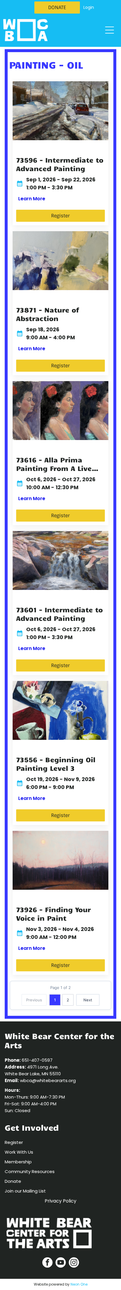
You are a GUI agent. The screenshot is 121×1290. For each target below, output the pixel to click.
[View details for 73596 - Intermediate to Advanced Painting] (60, 110)
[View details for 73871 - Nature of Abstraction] (60, 260)
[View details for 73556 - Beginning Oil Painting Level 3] (60, 710)
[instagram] (74, 1263)
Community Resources (30, 1171)
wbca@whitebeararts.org (48, 1080)
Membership (18, 1162)
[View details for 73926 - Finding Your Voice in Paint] (60, 860)
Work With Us (19, 1152)
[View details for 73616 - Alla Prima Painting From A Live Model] (60, 410)
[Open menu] (109, 30)
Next (87, 1000)
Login (88, 7)
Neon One (79, 1284)
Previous (34, 1000)
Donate (13, 1181)
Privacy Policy (60, 1201)
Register (14, 1142)
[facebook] (47, 1263)
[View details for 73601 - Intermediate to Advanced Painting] (60, 560)
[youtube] (61, 1263)
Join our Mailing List (25, 1191)
